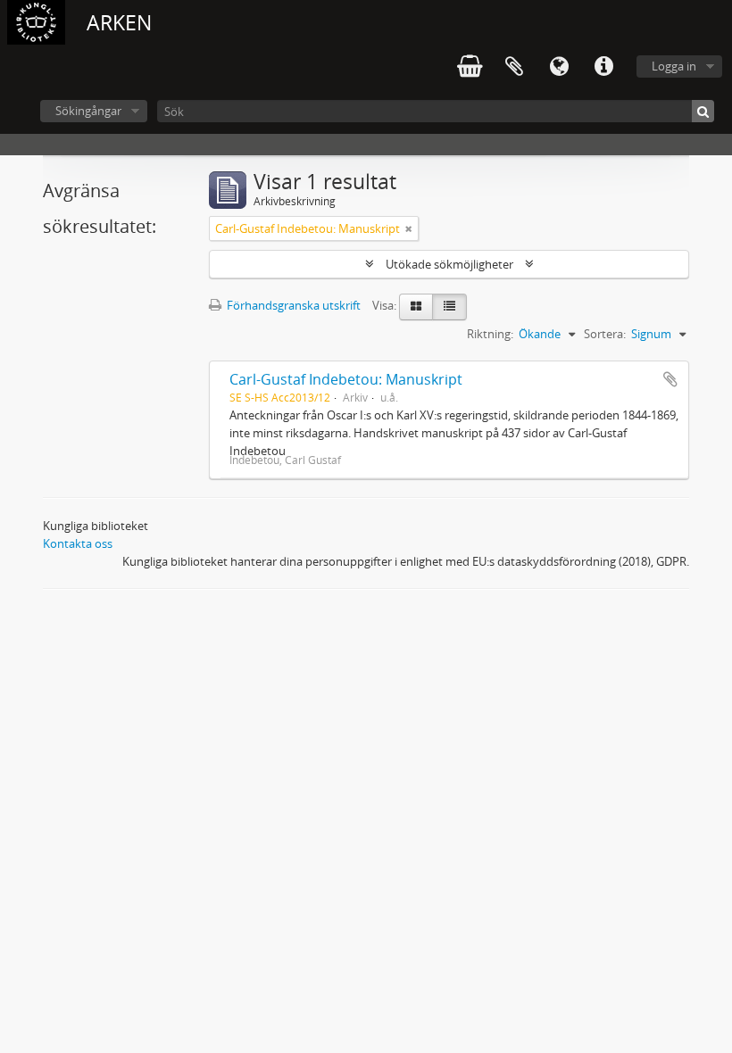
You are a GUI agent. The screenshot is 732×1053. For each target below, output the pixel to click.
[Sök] (703, 111)
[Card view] (416, 307)
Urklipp (514, 67)
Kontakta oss (77, 543)
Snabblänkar (603, 67)
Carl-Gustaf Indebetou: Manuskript (345, 379)
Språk (559, 67)
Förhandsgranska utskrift (292, 305)
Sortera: (605, 334)
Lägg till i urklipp (670, 379)
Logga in (674, 66)
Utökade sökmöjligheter (449, 264)
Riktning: (490, 334)
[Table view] (449, 307)
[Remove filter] (408, 228)
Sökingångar (88, 111)
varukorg (469, 67)
